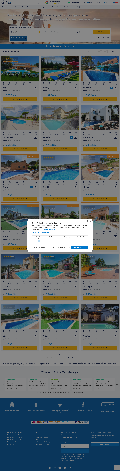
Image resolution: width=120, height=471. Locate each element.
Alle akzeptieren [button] (79, 247)
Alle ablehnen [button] (61, 247)
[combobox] (88, 221)
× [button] (90, 221)
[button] (60, 232)
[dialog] (60, 235)
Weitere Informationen (50, 229)
